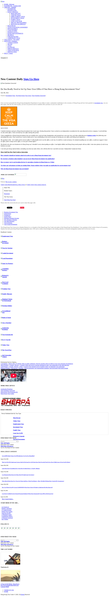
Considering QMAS (7, 516)
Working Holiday (7, 305)
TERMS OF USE (9, 590)
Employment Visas (7, 236)
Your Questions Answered (8, 390)
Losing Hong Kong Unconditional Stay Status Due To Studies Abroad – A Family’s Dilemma (21, 468)
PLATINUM (10, 47)
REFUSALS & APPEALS (18, 24)
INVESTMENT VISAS (17, 18)
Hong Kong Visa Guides (7, 393)
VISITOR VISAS (16, 15)
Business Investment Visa (11, 212)
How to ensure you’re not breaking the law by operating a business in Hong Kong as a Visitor (27, 162)
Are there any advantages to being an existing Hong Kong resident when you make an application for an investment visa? (36, 165)
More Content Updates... (7, 499)
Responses (7, 193)
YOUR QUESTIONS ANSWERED (17, 27)
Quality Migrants (7, 294)
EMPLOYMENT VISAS (18, 16)
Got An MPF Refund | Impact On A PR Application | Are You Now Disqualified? (18, 455)
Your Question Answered (38, 95)
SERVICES (10, 41)
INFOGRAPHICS (12, 29)
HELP (8, 53)
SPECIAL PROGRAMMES (18, 22)
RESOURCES (11, 25)
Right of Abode (6, 317)
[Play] (2, 178)
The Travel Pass (6, 350)
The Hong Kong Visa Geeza (23, 95)
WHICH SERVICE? (13, 48)
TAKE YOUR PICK (13, 50)
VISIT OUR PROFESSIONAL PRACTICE (13, 184)
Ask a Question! (6, 323)
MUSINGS (10, 35)
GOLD (9, 45)
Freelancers (7, 215)
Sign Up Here (31, 79)
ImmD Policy (7, 216)
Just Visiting (5, 519)
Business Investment (5, 242)
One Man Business (9, 221)
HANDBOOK (12, 6)
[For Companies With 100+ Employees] (15, 406)
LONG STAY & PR (16, 21)
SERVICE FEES (12, 52)
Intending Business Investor (11, 218)
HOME (9, 4)
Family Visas (16, 430)
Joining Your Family (7, 511)
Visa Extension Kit (7, 334)
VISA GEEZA (11, 39)
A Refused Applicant (7, 517)
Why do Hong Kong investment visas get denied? (15, 169)
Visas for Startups (7, 248)
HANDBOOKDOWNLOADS (12, 9)
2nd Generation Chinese (6, 356)
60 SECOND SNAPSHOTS (15, 33)
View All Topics (5, 443)
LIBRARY (10, 7)
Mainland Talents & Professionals (7, 299)
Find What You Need (9, 200)
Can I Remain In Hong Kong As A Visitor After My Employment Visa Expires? (18, 474)
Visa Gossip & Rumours (10, 224)
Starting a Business (7, 508)
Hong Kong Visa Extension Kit (9, 392)
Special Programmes (19, 439)
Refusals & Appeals (5, 276)
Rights (23, 594)
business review (91, 135)
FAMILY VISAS (15, 19)
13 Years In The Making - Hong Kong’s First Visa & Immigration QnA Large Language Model (10, 585)
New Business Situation (10, 220)
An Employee (5, 507)
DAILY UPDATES (12, 12)
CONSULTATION (12, 42)
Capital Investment (7, 253)
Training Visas (6, 289)
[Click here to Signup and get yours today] (54, 558)
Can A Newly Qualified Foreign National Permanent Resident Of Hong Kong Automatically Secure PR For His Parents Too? (27, 493)
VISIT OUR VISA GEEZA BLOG (36, 184)
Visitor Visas (5, 345)
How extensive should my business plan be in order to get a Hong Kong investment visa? (26, 155)
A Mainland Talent (7, 514)
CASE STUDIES (12, 30)
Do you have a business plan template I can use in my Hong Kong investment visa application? (28, 158)
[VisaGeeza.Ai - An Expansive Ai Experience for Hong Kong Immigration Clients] (54, 576)
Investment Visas (10, 95)
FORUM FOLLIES (12, 36)
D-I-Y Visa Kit (6, 339)
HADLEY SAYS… (12, 32)
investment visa (98, 103)
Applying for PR (6, 513)
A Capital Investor (6, 510)
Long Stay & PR (18, 433)
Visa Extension (8, 223)
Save (23, 207)
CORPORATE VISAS (13, 38)
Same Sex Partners (7, 263)
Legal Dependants (7, 258)
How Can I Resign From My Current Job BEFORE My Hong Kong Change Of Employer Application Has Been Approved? (27, 487)
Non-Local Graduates (5, 282)
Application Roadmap (5, 328)
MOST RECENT (16, 13)
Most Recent (16, 418)
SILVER (9, 44)
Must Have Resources (7, 446)
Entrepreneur (7, 213)
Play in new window (11, 182)
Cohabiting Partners (5, 269)
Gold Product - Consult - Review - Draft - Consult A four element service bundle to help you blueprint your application (33, 366)
